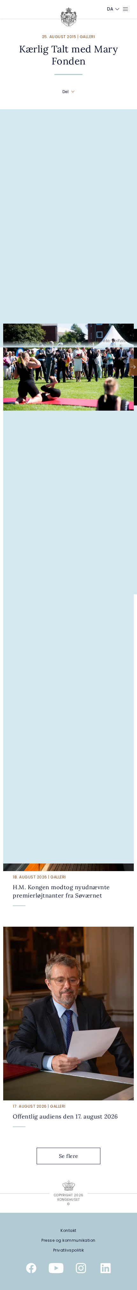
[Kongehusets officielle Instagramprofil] (81, 1269)
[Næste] (133, 367)
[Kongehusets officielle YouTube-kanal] (56, 1269)
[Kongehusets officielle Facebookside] (31, 1269)
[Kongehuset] (68, 16)
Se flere (68, 1156)
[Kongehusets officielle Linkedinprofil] (105, 1269)
